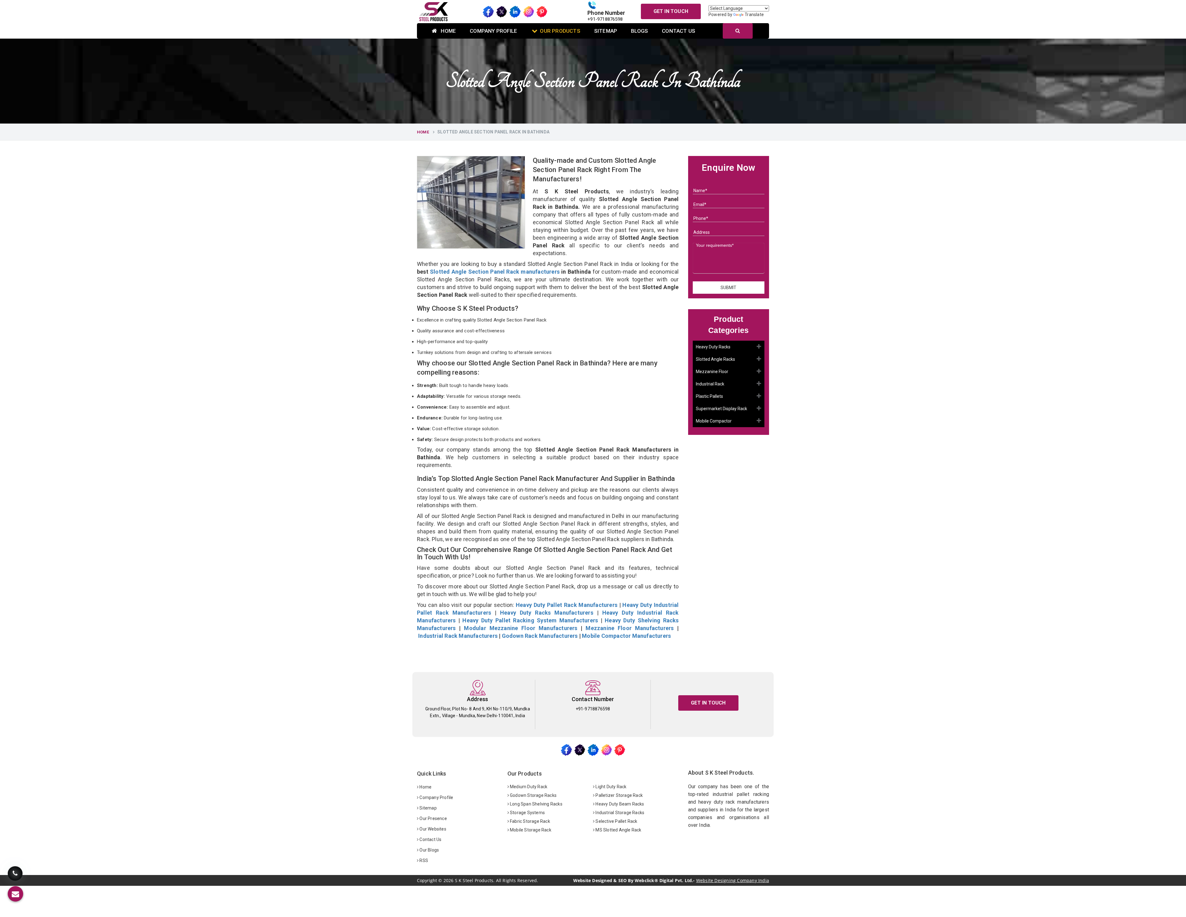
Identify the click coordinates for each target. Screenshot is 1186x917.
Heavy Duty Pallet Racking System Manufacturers (530, 620)
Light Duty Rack (610, 786)
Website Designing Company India (732, 880)
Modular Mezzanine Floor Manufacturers (520, 628)
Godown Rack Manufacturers (540, 636)
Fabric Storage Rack (529, 821)
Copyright (427, 880)
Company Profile (493, 31)
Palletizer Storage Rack (619, 795)
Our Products (560, 31)
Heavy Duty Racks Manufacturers (546, 612)
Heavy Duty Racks (713, 346)
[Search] (738, 31)
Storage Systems (527, 812)
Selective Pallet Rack (616, 821)
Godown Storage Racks (533, 795)
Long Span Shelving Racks (535, 803)
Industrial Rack (710, 383)
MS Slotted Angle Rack (618, 829)
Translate (754, 14)
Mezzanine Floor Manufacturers (630, 628)
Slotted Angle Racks (715, 359)
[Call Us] (15, 876)
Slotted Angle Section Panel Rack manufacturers (495, 271)
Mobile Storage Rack (530, 829)
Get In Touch (671, 11)
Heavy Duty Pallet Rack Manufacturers (566, 605)
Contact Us (678, 31)
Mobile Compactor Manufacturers (626, 636)
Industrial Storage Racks (619, 812)
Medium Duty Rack (528, 786)
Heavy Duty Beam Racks (619, 803)
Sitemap (605, 31)
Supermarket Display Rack (721, 408)
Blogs (639, 31)
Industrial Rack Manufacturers (458, 636)
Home (447, 31)
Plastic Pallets (709, 396)
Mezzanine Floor (712, 371)
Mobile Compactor (714, 421)
